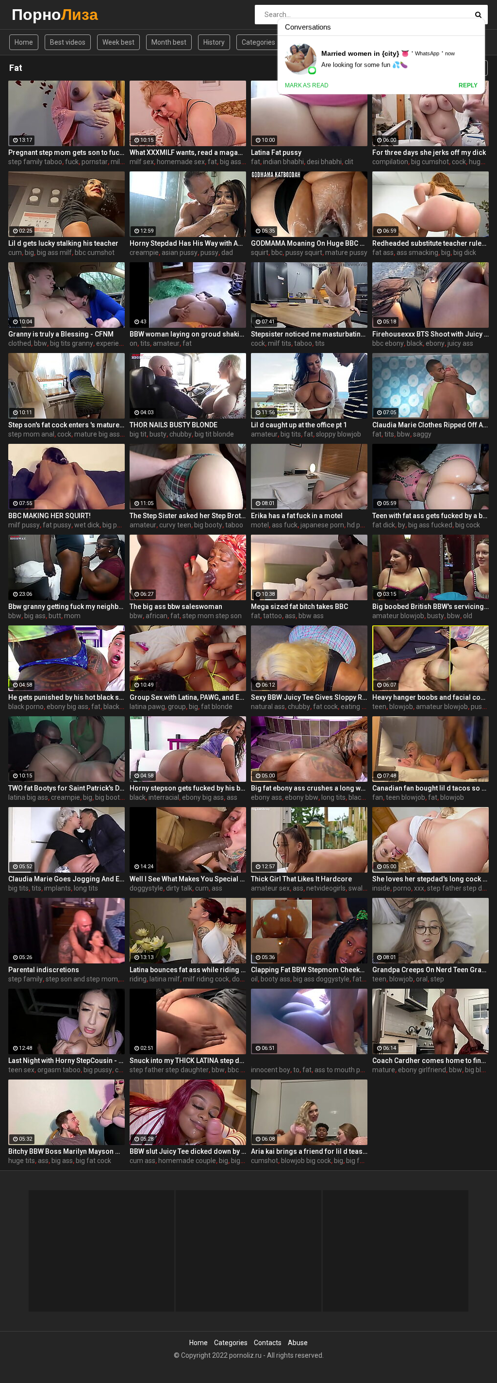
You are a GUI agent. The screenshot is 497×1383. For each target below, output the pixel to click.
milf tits (279, 343)
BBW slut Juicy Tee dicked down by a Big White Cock (188, 1151)
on (133, 343)
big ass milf (54, 252)
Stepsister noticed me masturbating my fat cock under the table (309, 334)
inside (381, 888)
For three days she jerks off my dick (429, 152)
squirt (259, 252)
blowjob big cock (306, 1160)
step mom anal (31, 434)
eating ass (356, 706)
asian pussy (180, 252)
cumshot (264, 1160)
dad (227, 252)
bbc (276, 252)
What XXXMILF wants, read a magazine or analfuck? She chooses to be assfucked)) (188, 152)
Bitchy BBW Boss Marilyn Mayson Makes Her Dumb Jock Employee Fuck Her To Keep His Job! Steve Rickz (66, 1151)
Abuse (298, 1343)
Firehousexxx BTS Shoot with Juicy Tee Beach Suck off (430, 334)
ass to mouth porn (342, 1070)
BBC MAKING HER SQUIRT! (49, 516)
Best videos (67, 42)
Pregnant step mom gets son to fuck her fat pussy (66, 152)
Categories (258, 42)
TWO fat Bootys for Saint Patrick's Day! (66, 788)
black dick (363, 797)
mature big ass (97, 434)
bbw (40, 343)
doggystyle (146, 888)
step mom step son (212, 616)
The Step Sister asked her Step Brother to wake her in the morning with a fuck (188, 516)
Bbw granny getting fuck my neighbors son (66, 606)
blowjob (401, 706)
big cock (467, 525)
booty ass (275, 979)
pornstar (95, 162)
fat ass (383, 252)
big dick (464, 252)
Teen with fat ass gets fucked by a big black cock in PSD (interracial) (430, 516)
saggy (422, 434)
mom (72, 616)
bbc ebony (388, 343)
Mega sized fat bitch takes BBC (299, 606)
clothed (19, 343)
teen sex (21, 1070)
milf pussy (24, 525)
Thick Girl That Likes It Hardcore (301, 879)
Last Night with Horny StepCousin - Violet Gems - (66, 1060)
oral (422, 979)
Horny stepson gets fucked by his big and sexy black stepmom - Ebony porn (188, 788)
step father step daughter (169, 1070)
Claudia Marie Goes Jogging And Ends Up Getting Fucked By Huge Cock (66, 879)
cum (15, 252)
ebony (435, 343)
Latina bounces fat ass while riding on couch (188, 970)
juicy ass (460, 343)
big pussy (116, 525)
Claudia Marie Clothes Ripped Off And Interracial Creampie (430, 425)
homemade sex (181, 162)
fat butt (364, 979)
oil (254, 979)
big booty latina (118, 797)
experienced (115, 343)
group (177, 706)
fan (377, 797)
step (437, 979)
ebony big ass (67, 706)
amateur (166, 343)
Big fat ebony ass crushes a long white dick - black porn (309, 788)
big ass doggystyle (321, 979)
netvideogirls (326, 888)
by (401, 525)
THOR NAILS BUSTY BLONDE (173, 425)
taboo (303, 343)
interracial (164, 797)
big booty (208, 525)
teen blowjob (405, 797)
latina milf (164, 979)
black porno (26, 706)
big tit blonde (214, 434)
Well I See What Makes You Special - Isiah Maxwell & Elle (188, 879)
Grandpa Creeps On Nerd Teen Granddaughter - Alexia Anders (430, 970)
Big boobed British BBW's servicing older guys (430, 606)
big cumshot (430, 162)
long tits (333, 797)
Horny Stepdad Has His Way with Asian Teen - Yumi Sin (188, 243)
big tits (291, 434)
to (296, 1070)
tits (145, 343)
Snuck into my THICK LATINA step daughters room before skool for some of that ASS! (188, 1060)
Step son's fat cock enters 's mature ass (66, 425)
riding (138, 979)
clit (349, 162)
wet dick (86, 525)
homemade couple (187, 1160)
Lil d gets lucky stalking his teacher (63, 243)
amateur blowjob (398, 616)
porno (402, 888)
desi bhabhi (324, 162)
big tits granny (71, 343)
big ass (35, 616)
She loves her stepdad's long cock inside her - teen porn (430, 879)
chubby (180, 434)
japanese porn (322, 525)
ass (290, 616)
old (467, 616)
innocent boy (270, 1070)
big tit (138, 434)
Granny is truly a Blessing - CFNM (61, 334)
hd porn (358, 525)
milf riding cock (206, 979)
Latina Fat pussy (276, 152)
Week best (118, 42)
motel (260, 525)
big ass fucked (430, 525)
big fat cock (93, 1160)
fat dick (383, 525)
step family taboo (35, 162)
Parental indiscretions (43, 970)
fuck (72, 162)
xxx (419, 888)
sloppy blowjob (338, 434)
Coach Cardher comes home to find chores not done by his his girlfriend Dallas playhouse (430, 1060)
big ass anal (238, 162)
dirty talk (179, 888)
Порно (37, 14)
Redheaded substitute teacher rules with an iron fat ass (430, 243)
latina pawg (147, 706)
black (415, 343)
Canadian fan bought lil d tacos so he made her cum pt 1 (430, 788)
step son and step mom (82, 979)
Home (24, 42)
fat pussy (57, 525)
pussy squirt (303, 252)
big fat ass (362, 1160)
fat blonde (216, 706)
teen (379, 706)
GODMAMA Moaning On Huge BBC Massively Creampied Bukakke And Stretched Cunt (309, 243)
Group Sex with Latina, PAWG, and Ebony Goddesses (188, 697)
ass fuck (285, 525)
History (214, 42)
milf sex (142, 162)
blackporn (118, 706)
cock (459, 162)
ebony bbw (301, 797)
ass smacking (417, 252)
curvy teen (175, 525)
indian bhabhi (283, 162)
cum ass (142, 1160)
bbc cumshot (95, 252)
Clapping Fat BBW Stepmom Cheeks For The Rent (309, 970)
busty (157, 434)
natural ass (268, 706)
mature (383, 1070)
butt (55, 616)
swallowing (365, 888)
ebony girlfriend (422, 1070)
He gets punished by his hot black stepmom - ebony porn (66, 697)
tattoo (272, 616)
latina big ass (28, 797)
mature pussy (346, 252)
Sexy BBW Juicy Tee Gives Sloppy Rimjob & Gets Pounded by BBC (309, 697)
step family (25, 979)
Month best (168, 42)
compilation (390, 162)
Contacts (268, 1343)
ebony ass (266, 797)
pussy (209, 252)
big (29, 252)
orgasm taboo (59, 1070)
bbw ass (311, 616)
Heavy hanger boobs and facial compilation (430, 697)
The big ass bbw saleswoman (176, 606)
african (156, 616)
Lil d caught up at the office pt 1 (299, 425)
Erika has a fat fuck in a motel (297, 516)
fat (212, 162)
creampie (144, 252)
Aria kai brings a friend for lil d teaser (309, 1151)
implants (57, 888)
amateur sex (270, 888)
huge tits (482, 162)
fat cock (325, 706)
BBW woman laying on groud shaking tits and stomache (188, 334)
